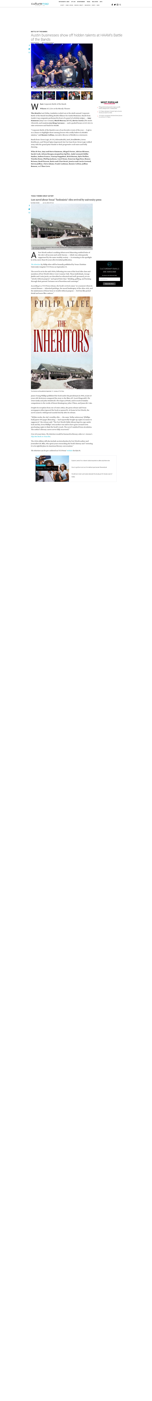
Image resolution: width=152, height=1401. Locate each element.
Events (93, 5)
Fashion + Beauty (78, 5)
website (70, 450)
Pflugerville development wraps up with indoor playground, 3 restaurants (109, 107)
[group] (37, 95)
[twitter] (115, 5)
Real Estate (95, 1)
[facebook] (112, 5)
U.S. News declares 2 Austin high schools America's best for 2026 (110, 112)
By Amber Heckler (35, 202)
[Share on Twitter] (29, 49)
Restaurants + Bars (64, 1)
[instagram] (117, 5)
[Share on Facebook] (29, 45)
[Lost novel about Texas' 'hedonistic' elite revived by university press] (62, 227)
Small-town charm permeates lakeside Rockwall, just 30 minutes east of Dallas (92, 475)
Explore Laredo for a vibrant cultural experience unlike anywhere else (91, 460)
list (49, 436)
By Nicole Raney (35, 42)
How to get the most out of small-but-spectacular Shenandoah (89, 467)
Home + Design (69, 5)
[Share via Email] (29, 52)
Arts (101, 1)
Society (62, 5)
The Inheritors (36, 264)
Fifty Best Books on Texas (39, 436)
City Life (73, 1)
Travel (88, 1)
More (98, 5)
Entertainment (81, 1)
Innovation (87, 5)
